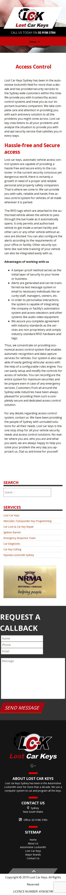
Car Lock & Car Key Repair (19, 526)
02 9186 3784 (46, 33)
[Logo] (33, 746)
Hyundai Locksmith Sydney (19, 555)
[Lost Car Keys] (33, 17)
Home (33, 839)
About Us (33, 843)
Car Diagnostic (12, 543)
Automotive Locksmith (33, 847)
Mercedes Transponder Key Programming (27, 521)
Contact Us (33, 858)
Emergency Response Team (20, 538)
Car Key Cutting (12, 549)
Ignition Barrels (12, 532)
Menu (33, 41)
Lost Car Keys (11, 515)
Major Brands (33, 854)
